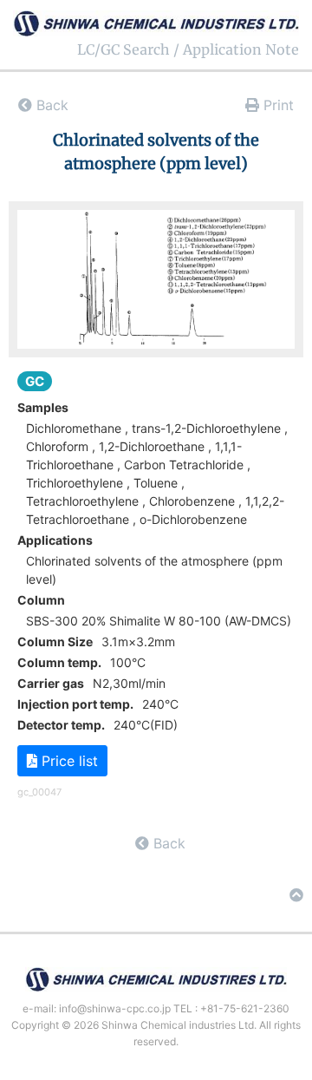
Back (50, 105)
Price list (67, 760)
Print (276, 105)
